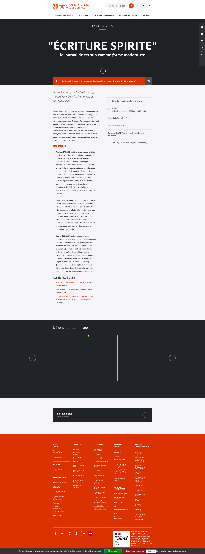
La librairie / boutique (101, 461)
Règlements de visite (121, 509)
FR (131, 6)
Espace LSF (83, 533)
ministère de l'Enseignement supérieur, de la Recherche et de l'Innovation (141, 543)
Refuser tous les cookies (134, 551)
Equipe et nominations (139, 510)
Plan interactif (202, 55)
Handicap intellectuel (76, 533)
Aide (115, 506)
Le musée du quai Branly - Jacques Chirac (139, 452)
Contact (116, 456)
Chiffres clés (139, 490)
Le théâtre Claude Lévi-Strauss (99, 492)
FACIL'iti (90, 533)
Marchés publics (58, 515)
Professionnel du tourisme (78, 471)
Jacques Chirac (139, 519)
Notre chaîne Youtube (123, 471)
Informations (202, 33)
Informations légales (121, 493)
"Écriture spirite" (130, 81)
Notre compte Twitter (143, 6)
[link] (32, 358)
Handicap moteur (55, 533)
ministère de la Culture (138, 540)
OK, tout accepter (113, 551)
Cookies (116, 513)
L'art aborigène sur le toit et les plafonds (101, 501)
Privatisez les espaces (60, 482)
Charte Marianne (58, 512)
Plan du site (118, 502)
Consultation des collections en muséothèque (58, 498)
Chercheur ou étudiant (77, 486)
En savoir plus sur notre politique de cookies (171, 551)
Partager (148, 81)
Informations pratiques (64, 15)
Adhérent (76, 449)
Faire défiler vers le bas (103, 71)
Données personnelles (118, 517)
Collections (84, 15)
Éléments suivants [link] (172, 358)
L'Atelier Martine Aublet (99, 487)
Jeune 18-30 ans (78, 458)
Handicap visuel (62, 533)
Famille (75, 461)
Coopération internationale (139, 486)
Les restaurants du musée (100, 465)
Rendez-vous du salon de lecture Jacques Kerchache (102, 81)
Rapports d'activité (138, 505)
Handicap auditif (69, 533)
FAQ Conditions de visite (140, 494)
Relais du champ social (78, 465)
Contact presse (57, 457)
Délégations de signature (119, 498)
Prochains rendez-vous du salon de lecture (72, 282)
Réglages (151, 551)
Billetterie (202, 26)
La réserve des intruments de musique (98, 482)
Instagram (149, 6)
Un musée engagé (138, 472)
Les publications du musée (59, 470)
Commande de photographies (57, 507)
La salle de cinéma (100, 497)
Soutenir (146, 15)
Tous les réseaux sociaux (119, 479)
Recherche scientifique (128, 15)
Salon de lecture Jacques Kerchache (130, 101)
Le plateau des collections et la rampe (99, 475)
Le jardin (97, 454)
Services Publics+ (137, 500)
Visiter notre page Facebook (137, 6)
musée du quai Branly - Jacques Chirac (73, 6)
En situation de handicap (78, 481)
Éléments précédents (32, 358)
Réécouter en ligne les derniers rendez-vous (72, 289)
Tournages (56, 503)
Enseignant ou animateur (78, 453)
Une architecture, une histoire (99, 449)
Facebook (117, 465)
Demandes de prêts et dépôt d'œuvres (59, 492)
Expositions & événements (104, 15)
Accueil (56, 81)
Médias (202, 48)
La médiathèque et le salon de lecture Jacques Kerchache (101, 507)
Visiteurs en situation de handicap (117, 5)
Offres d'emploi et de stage (140, 515)
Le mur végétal (98, 458)
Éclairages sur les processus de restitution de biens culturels (140, 460)
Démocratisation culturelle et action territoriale (140, 480)
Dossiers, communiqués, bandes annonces (58, 452)
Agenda (202, 41)
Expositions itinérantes (56, 487)
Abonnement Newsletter (118, 451)
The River (97, 470)
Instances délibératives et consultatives (140, 467)
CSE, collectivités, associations (78, 476)
